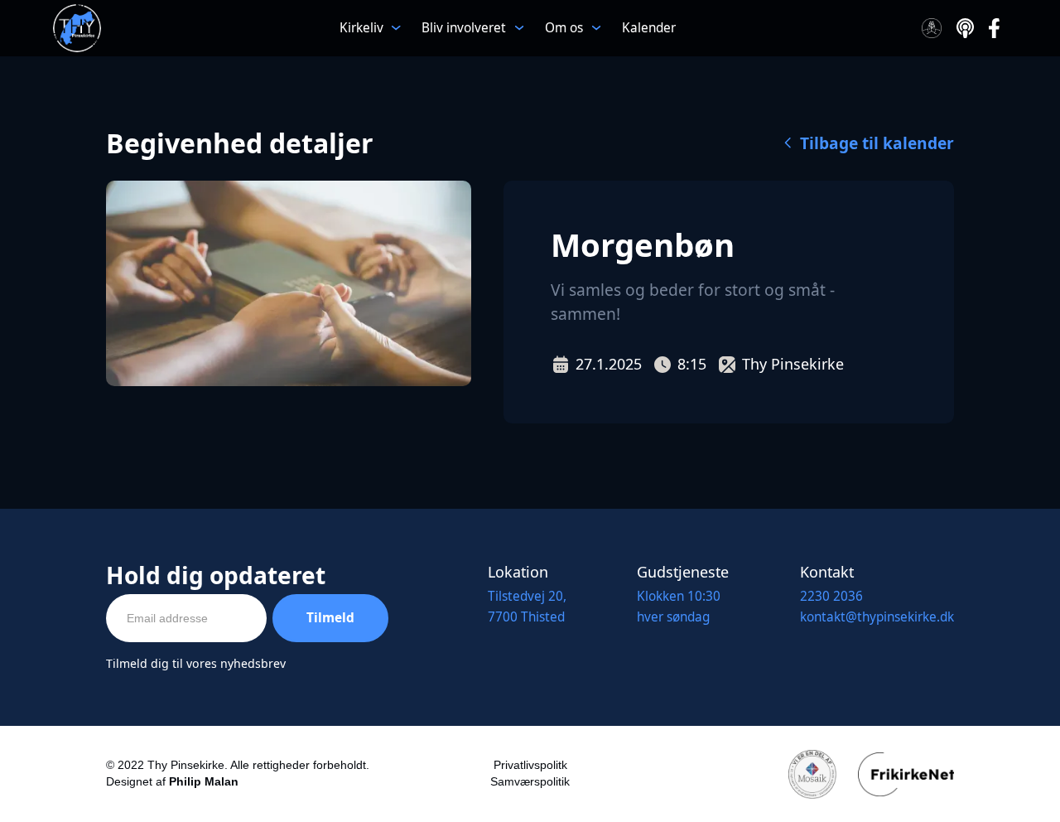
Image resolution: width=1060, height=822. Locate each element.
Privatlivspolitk (530, 764)
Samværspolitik (530, 781)
